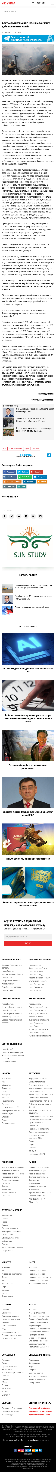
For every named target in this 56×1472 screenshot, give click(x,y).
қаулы (26, 449)
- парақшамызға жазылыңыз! (26, 455)
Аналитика (6, 1190)
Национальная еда (37, 1274)
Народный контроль (10, 1177)
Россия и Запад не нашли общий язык (32, 607)
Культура (6, 1262)
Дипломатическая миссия (40, 1132)
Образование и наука (40, 1355)
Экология (6, 1395)
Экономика (7, 1162)
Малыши (32, 1310)
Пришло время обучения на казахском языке (28, 859)
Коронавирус (7, 1415)
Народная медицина (10, 1412)
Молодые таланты (37, 1313)
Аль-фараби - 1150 (37, 1199)
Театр (4, 1277)
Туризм (5, 1186)
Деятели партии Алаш (38, 1177)
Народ (31, 1145)
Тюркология (34, 1180)
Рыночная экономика (11, 1171)
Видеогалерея (35, 1326)
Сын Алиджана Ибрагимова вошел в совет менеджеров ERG (35, 410)
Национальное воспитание (40, 1277)
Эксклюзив (6, 1389)
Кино (4, 1280)
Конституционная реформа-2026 (36, 1136)
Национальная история (39, 1168)
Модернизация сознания (12, 1248)
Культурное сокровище (11, 1232)
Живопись (6, 1268)
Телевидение (7, 1284)
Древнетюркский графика (40, 1193)
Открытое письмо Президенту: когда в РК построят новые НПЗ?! (28, 814)
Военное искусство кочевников (37, 1188)
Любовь (5, 1323)
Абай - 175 (33, 1202)
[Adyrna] (11, 3)
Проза (4, 1222)
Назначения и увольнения (40, 1119)
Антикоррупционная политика (10, 1181)
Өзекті (13, 12)
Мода (4, 1329)
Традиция (33, 1268)
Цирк (4, 1287)
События (5, 1376)
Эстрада (5, 1290)
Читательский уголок (11, 1319)
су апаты (35, 449)
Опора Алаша (8, 1251)
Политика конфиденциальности (35, 1440)
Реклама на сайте (11, 1440)
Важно (32, 1162)
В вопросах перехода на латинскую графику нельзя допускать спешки (28, 904)
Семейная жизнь (9, 1326)
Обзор (4, 1382)
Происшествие (8, 1123)
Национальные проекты (39, 1129)
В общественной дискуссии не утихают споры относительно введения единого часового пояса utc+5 (28, 718)
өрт (4, 449)
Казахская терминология (12, 1373)
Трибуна (32, 1151)
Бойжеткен (6, 1313)
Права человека (36, 1123)
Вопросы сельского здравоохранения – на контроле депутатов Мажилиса (33, 586)
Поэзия (5, 1219)
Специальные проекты (38, 1323)
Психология (34, 1360)
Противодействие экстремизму (9, 1368)
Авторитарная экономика (13, 1174)
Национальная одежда (38, 1280)
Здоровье (6, 1360)
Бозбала (5, 1310)
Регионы (5, 1392)
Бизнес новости (9, 1193)
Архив (4, 1120)
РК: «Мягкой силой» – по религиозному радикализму (28, 767)
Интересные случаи (10, 1332)
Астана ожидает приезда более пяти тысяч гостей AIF (28, 670)
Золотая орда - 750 (37, 1196)
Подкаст (5, 1379)
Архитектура (7, 1296)
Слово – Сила (7, 1235)
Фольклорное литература (40, 1316)
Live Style (6, 1305)
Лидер (4, 1363)
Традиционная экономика (13, 1168)
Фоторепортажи (9, 1339)
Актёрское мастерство (12, 1274)
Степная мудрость (10, 1228)
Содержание (34, 1383)
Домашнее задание (10, 1316)
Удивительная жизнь (37, 1376)
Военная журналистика (12, 1335)
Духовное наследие (12, 1210)
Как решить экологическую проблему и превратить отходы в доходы (34, 429)
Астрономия (34, 1363)
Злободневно (8, 1355)
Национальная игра (37, 1271)
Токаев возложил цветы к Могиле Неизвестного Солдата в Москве (31, 420)
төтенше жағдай (15, 449)
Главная (5, 12)
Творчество (7, 1216)
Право (31, 1141)
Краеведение (34, 1184)
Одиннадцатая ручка (11, 1238)
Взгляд (5, 1385)
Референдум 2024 (37, 1154)
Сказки (5, 1244)
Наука (31, 1367)
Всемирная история (37, 1171)
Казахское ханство (37, 1174)
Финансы (6, 1196)
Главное (32, 1148)
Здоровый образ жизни (12, 1408)
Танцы (4, 1271)
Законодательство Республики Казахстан (39, 1345)
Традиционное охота (38, 1284)
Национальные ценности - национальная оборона (40, 1330)
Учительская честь (37, 1380)
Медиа (5, 1293)
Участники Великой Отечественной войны (38, 1339)
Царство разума (36, 1373)
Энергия (32, 1370)
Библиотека (7, 1241)
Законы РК (33, 1126)
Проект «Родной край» (38, 1319)
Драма (5, 1225)
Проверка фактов (36, 1335)
